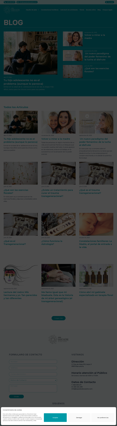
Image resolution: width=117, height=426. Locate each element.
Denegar (79, 417)
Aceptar (55, 417)
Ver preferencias (102, 417)
